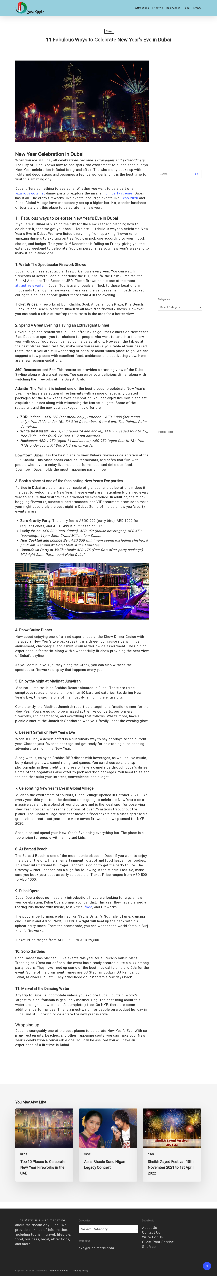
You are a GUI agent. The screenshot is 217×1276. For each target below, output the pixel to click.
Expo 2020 (129, 198)
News (109, 31)
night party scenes (118, 193)
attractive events (29, 285)
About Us (149, 1228)
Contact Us (151, 1232)
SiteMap (149, 1247)
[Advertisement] (180, 111)
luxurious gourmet (30, 193)
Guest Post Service (158, 1242)
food (88, 907)
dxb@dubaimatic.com (96, 1248)
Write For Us (152, 1237)
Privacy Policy (80, 1271)
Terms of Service (59, 1271)
